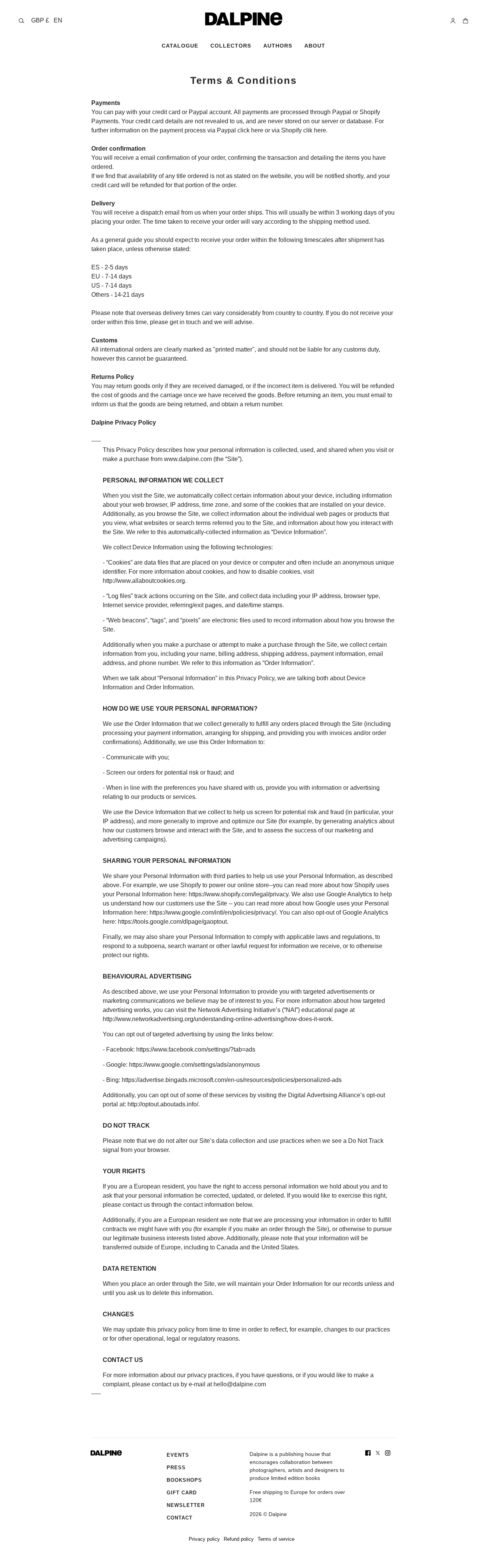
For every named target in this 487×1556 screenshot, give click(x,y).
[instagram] (388, 1453)
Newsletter (186, 1505)
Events (178, 1455)
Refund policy (239, 1539)
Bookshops (184, 1480)
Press (176, 1467)
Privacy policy (204, 1539)
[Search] (21, 21)
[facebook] (368, 1453)
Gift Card (182, 1493)
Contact (180, 1518)
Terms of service (276, 1539)
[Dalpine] (243, 18)
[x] (377, 1452)
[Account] (453, 21)
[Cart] (465, 21)
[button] (46, 20)
